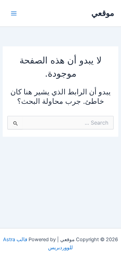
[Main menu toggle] (14, 13)
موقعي (102, 13)
